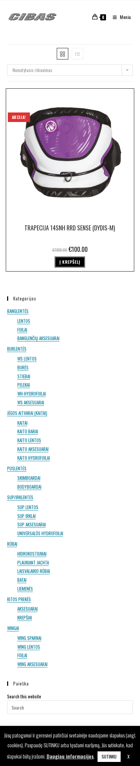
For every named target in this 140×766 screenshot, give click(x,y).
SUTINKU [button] (109, 756)
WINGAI (13, 628)
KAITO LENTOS (29, 440)
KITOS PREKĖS (19, 599)
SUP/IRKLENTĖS (20, 497)
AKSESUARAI (27, 608)
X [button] (128, 756)
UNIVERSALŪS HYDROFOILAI (40, 533)
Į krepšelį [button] (69, 262)
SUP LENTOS (27, 507)
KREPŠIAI (24, 617)
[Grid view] (62, 53)
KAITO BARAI (27, 431)
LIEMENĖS (25, 588)
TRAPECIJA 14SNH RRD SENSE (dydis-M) (69, 227)
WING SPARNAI (29, 637)
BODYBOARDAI (29, 486)
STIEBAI (23, 376)
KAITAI (22, 422)
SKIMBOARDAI (28, 477)
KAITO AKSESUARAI (33, 449)
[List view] (77, 53)
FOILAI (22, 329)
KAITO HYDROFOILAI (33, 457)
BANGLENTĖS (18, 311)
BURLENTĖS (17, 348)
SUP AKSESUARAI (31, 524)
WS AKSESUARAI (30, 402)
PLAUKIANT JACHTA (33, 562)
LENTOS (23, 320)
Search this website (24, 696)
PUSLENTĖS (17, 468)
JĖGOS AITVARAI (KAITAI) (27, 413)
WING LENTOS (28, 646)
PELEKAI (23, 384)
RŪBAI (12, 543)
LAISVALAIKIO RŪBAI (33, 571)
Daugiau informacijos (70, 756)
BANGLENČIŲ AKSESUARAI (38, 338)
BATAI (22, 579)
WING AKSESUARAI (32, 664)
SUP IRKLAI (26, 515)
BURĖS (23, 367)
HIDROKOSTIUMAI (32, 553)
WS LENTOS (27, 358)
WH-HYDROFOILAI (31, 393)
